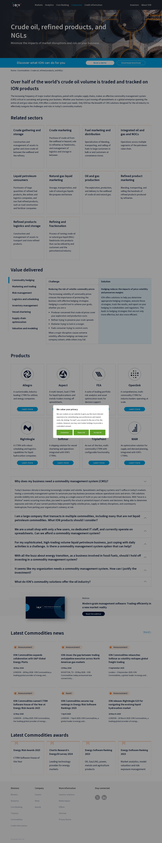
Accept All (97, 432)
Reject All (81, 432)
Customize (65, 432)
